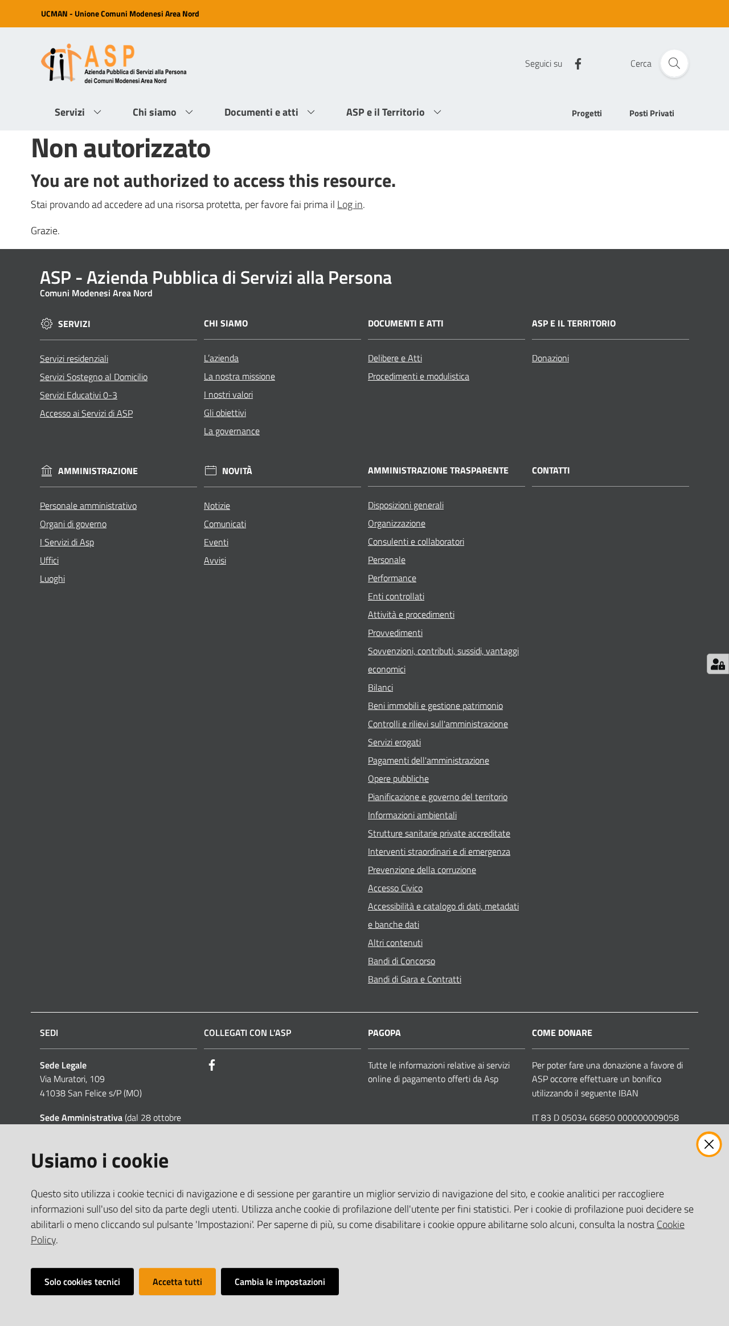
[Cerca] (674, 63)
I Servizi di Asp (67, 542)
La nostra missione (239, 376)
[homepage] (118, 63)
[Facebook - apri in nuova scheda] (573, 63)
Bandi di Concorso (401, 961)
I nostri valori (228, 394)
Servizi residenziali (74, 358)
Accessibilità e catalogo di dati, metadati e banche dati (443, 915)
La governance (232, 431)
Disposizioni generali (406, 505)
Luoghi (52, 578)
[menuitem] (587, 114)
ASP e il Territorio (574, 323)
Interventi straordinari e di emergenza (439, 851)
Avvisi (215, 560)
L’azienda (221, 358)
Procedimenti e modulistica (418, 376)
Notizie (217, 505)
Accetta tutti (177, 1281)
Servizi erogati (394, 742)
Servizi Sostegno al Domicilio (94, 376)
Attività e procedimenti (411, 614)
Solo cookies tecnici (82, 1281)
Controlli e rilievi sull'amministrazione (438, 724)
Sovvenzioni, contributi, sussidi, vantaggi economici (443, 660)
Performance (392, 578)
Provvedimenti (395, 632)
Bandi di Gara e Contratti (414, 979)
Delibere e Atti (395, 358)
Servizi (74, 324)
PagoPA (384, 1032)
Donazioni (550, 358)
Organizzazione (396, 523)
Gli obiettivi (225, 412)
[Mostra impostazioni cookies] (718, 664)
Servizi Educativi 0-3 (78, 395)
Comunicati (225, 524)
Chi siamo (226, 323)
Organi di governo (73, 524)
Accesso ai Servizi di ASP (86, 413)
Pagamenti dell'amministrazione (428, 760)
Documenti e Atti (406, 323)
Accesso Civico (395, 888)
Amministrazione (98, 471)
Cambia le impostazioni (280, 1281)
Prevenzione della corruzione (422, 869)
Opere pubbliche (398, 778)
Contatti (551, 470)
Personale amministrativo (88, 505)
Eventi (216, 542)
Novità (237, 471)
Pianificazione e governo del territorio (437, 796)
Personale (387, 559)
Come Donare (562, 1032)
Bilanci (380, 687)
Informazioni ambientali (412, 815)
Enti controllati (396, 596)
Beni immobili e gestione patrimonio (435, 705)
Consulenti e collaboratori (416, 541)
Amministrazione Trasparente (438, 470)
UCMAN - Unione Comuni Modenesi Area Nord (120, 13)
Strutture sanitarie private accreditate (439, 833)
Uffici (49, 560)
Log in (350, 204)
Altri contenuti (395, 942)
